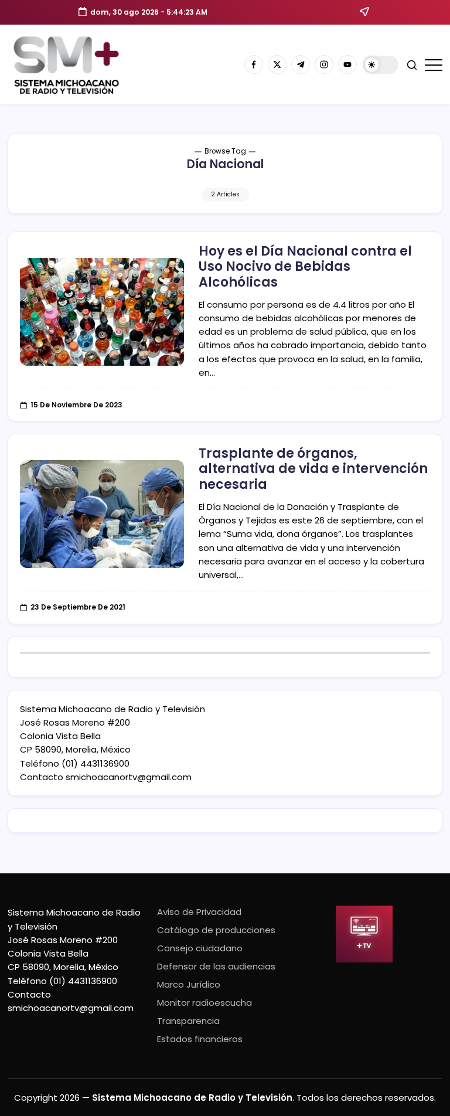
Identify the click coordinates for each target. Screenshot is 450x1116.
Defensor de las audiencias (216, 966)
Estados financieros (200, 1039)
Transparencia (188, 1021)
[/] (277, 64)
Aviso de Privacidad (199, 912)
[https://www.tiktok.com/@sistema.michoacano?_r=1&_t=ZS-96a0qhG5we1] (300, 64)
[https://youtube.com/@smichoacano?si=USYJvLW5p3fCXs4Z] (347, 64)
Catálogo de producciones (216, 930)
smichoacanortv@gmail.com (129, 777)
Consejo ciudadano (200, 948)
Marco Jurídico (188, 984)
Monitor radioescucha (204, 1002)
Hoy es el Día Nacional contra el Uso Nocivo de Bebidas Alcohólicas (305, 266)
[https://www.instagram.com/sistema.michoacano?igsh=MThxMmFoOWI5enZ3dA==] (324, 64)
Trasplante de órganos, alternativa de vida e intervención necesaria (313, 469)
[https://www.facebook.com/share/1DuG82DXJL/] (253, 64)
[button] (380, 65)
